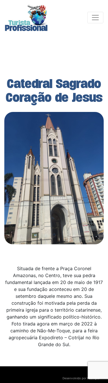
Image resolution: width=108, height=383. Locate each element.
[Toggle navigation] (95, 17)
